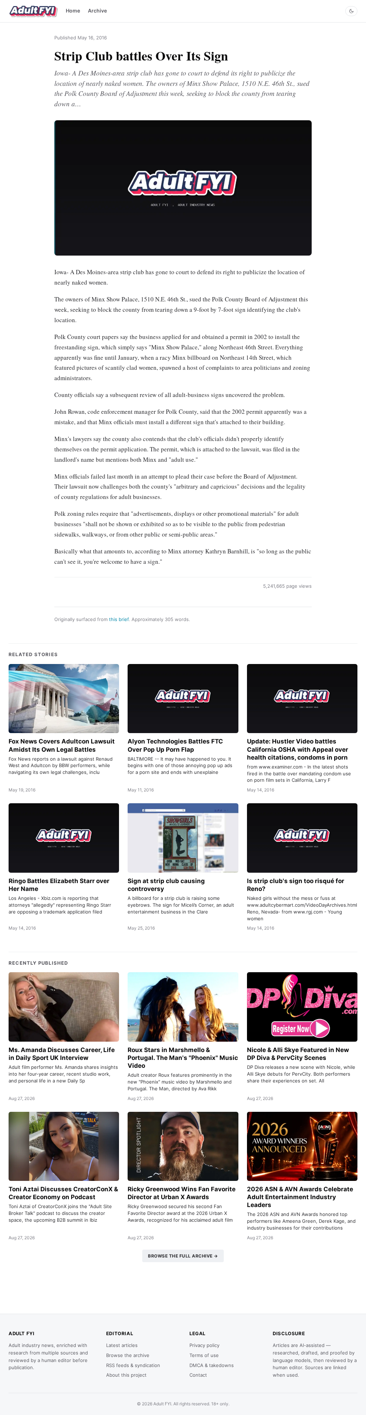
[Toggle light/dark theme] (351, 11)
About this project (126, 1375)
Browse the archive (127, 1355)
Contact (198, 1375)
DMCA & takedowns (211, 1365)
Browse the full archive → (183, 1256)
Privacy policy (204, 1345)
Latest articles (122, 1345)
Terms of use (204, 1355)
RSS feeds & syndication (133, 1365)
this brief (119, 619)
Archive (97, 11)
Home (73, 11)
